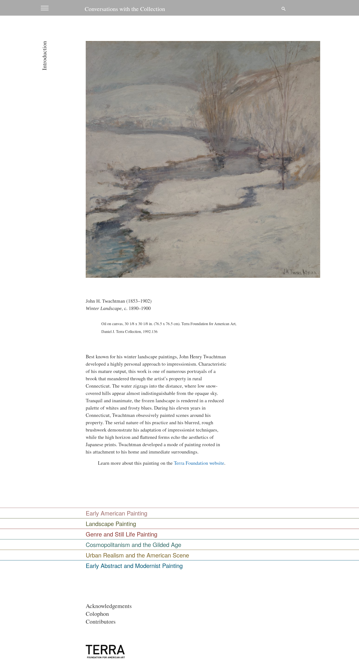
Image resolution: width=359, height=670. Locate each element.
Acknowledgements (109, 606)
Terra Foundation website (199, 463)
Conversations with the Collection (125, 9)
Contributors (101, 621)
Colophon (97, 614)
